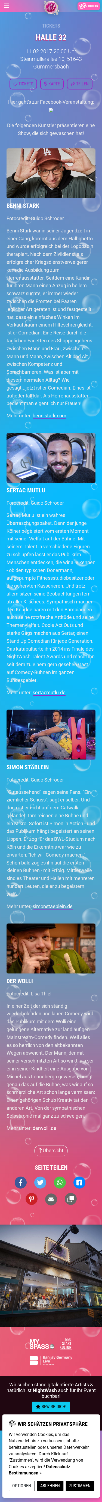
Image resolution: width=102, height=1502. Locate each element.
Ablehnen (50, 1485)
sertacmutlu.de (49, 692)
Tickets (51, 26)
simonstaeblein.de (53, 906)
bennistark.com (49, 415)
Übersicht (52, 1150)
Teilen (82, 83)
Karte (53, 83)
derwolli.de (44, 1128)
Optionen (21, 1485)
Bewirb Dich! (53, 1406)
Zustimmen (80, 1485)
